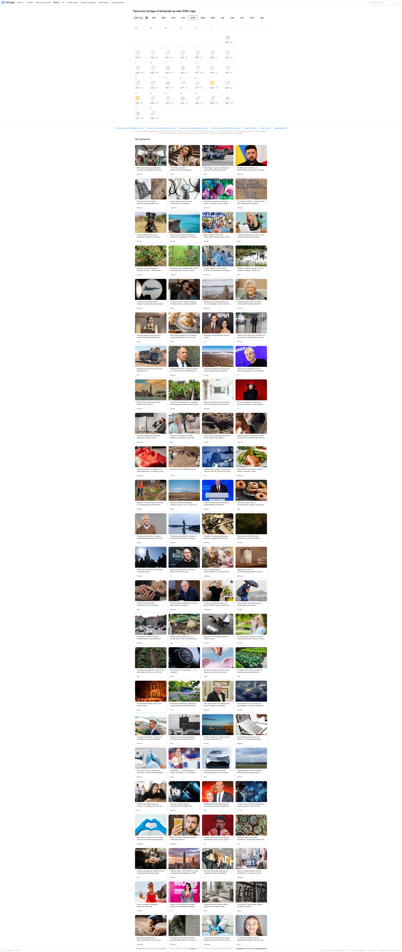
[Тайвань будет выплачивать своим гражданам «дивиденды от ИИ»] (184, 863)
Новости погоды (250, 128)
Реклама (17, 950)
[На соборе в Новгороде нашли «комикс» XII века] (251, 897)
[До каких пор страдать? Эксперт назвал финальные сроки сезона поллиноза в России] (251, 629)
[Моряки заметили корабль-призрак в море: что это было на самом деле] (184, 495)
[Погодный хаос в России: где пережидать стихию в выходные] (251, 696)
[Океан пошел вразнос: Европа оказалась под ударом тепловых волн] (184, 227)
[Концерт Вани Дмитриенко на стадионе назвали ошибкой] (217, 863)
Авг (222, 18)
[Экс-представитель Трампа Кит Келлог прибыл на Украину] (217, 696)
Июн (203, 18)
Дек (262, 18)
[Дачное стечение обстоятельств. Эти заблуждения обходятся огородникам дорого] (150, 495)
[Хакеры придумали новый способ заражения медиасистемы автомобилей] (150, 863)
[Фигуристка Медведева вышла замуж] (217, 328)
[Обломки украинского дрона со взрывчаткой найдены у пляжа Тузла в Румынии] (184, 529)
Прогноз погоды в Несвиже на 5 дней (160, 128)
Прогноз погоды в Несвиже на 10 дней (226, 128)
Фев (163, 18)
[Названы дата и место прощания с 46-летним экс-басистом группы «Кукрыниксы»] (217, 462)
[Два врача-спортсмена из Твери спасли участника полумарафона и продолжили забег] (150, 830)
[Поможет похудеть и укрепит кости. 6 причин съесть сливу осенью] (217, 194)
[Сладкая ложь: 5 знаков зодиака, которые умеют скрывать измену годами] (184, 294)
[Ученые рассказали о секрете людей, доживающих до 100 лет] (150, 529)
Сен (232, 18)
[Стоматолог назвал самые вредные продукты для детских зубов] (251, 930)
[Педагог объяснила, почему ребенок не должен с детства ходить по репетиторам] (184, 428)
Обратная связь (372, 950)
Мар (173, 18)
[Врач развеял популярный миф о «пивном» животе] (184, 830)
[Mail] (3, 2)
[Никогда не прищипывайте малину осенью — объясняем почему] (150, 261)
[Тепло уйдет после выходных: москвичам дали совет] (251, 596)
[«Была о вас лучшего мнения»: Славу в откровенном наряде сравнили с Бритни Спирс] (184, 897)
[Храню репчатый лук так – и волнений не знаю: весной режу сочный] (184, 629)
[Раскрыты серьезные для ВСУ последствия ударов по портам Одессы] (184, 930)
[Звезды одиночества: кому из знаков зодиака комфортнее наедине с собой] (150, 328)
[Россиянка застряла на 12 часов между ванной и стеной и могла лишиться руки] (217, 930)
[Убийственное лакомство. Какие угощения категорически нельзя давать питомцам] (251, 428)
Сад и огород (265, 128)
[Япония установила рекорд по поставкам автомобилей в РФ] (184, 730)
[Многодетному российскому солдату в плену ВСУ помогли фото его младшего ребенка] (150, 160)
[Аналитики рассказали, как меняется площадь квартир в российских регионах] (251, 730)
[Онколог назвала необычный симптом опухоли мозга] (150, 428)
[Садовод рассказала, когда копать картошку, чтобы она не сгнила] (150, 663)
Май (193, 18)
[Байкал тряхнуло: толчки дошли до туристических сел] (217, 730)
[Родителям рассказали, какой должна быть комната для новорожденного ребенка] (217, 897)
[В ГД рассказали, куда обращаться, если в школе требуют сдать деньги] (150, 596)
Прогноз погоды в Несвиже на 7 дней (193, 128)
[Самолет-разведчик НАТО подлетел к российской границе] (150, 294)
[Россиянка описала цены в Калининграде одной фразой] (150, 629)
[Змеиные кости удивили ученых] (184, 462)
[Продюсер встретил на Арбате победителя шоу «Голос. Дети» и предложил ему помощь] (217, 830)
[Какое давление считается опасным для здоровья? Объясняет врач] (184, 194)
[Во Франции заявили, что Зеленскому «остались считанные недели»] (251, 160)
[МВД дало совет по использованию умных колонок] (251, 562)
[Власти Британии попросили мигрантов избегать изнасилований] (150, 395)
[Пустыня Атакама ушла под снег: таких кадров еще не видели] (217, 361)
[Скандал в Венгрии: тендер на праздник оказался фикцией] (150, 730)
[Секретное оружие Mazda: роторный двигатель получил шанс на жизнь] (217, 763)
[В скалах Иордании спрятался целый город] (150, 696)
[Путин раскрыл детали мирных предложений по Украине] (217, 495)
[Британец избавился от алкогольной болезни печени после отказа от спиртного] (150, 930)
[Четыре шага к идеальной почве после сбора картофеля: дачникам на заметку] (217, 428)
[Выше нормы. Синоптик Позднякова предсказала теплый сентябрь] (217, 227)
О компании (9, 950)
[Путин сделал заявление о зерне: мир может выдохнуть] (184, 596)
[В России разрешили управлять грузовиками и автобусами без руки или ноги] (184, 696)
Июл (213, 18)
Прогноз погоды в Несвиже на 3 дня (129, 128)
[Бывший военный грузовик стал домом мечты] (150, 361)
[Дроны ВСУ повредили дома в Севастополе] (217, 629)
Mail (3, 950)
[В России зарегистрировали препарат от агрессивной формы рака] (150, 763)
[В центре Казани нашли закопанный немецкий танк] (150, 194)
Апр (183, 18)
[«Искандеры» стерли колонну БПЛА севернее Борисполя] (251, 763)
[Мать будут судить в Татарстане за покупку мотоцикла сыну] (217, 160)
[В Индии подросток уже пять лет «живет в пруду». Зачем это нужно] (251, 261)
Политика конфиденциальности (336, 950)
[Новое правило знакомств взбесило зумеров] (150, 897)
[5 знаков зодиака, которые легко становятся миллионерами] (251, 227)
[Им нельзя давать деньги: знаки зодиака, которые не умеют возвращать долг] (217, 663)
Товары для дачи (280, 128)
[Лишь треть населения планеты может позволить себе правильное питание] (251, 462)
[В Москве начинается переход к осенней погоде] (150, 562)
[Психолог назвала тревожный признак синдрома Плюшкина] (217, 529)
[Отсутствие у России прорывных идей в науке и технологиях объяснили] (251, 797)
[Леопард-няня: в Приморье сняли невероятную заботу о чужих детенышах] (184, 261)
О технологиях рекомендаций (357, 950)
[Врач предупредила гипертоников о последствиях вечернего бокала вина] (217, 562)
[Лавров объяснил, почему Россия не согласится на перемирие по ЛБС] (184, 361)
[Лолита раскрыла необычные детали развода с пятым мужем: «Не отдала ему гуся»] (251, 395)
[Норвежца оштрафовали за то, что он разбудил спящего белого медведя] (217, 294)
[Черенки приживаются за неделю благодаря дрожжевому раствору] (184, 395)
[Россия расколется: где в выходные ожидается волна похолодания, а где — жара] (150, 227)
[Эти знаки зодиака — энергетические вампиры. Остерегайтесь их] (184, 160)
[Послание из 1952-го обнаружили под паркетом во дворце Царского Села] (251, 194)
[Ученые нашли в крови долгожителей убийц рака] (184, 797)
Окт (242, 18)
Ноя (252, 18)
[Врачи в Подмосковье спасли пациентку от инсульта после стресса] (251, 863)
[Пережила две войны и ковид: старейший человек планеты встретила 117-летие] (251, 294)
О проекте (322, 950)
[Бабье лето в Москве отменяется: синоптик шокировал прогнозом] (251, 328)
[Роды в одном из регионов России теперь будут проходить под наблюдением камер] (217, 261)
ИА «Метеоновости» (394, 950)
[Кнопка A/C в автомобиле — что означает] (184, 663)
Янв (153, 18)
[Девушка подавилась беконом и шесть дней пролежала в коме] (217, 395)
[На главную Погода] (10, 2)
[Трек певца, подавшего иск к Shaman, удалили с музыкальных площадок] (251, 361)
